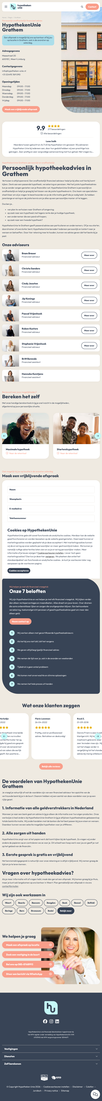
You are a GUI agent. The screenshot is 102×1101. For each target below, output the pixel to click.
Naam (12, 489)
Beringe (9, 910)
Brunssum (36, 910)
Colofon (90, 1086)
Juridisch (37, 1090)
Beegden (51, 902)
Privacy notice (51, 1090)
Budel (50, 910)
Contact (92, 6)
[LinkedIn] (57, 1021)
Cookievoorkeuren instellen (56, 1086)
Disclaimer (78, 1086)
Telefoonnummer (17, 518)
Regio (10, 17)
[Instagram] (51, 1021)
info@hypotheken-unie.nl (14, 71)
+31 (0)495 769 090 (11, 74)
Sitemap (65, 1090)
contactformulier (10, 886)
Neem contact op (20, 621)
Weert (8, 902)
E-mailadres (15, 509)
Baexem (36, 902)
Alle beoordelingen (52, 133)
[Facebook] (45, 1021)
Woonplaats (15, 499)
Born (22, 910)
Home (4, 17)
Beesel (77, 902)
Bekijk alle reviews (51, 766)
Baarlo (21, 902)
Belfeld (91, 902)
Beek (64, 902)
